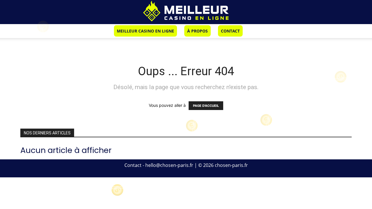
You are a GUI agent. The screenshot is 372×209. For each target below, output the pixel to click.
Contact (230, 31)
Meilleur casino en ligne (145, 31)
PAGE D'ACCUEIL (206, 106)
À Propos (197, 31)
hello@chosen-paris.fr (169, 165)
